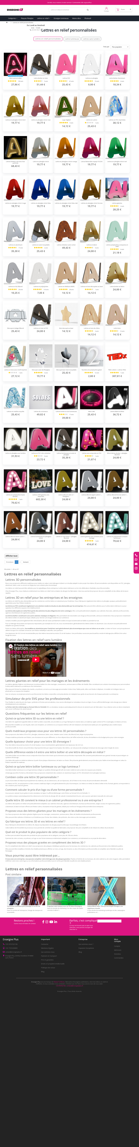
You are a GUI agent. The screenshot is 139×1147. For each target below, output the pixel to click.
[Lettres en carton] (91, 106)
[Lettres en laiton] (91, 231)
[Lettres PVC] (66, 64)
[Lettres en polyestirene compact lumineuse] (117, 522)
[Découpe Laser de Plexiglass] (40, 356)
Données (117, 954)
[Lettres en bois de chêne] (91, 314)
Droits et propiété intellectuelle (53, 964)
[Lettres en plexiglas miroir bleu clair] (66, 189)
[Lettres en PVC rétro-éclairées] (40, 439)
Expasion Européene (86, 948)
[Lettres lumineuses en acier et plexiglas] (66, 439)
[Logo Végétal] (66, 106)
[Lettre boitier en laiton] (117, 272)
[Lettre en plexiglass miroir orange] (66, 147)
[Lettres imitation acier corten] (66, 231)
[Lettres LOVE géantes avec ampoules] (40, 481)
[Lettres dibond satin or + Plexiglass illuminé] (66, 481)
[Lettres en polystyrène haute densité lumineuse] (15, 481)
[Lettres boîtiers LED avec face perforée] (15, 147)
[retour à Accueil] (8, 22)
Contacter (44, 944)
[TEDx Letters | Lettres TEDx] (117, 356)
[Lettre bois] (117, 314)
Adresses (117, 950)
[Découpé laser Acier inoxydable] (66, 356)
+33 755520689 (11, 948)
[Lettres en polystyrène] (40, 272)
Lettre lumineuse (72, 39)
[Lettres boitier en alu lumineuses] (66, 397)
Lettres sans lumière (91, 39)
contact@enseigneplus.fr (75, 986)
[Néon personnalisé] (15, 64)
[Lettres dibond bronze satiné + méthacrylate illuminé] (117, 481)
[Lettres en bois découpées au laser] (91, 272)
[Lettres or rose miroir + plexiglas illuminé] (66, 522)
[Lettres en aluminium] (15, 231)
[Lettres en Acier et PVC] (40, 314)
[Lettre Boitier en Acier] (40, 64)
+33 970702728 (11, 944)
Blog (42, 971)
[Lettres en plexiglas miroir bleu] (40, 189)
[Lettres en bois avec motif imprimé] (15, 356)
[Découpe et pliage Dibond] (15, 314)
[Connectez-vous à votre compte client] (106, 8)
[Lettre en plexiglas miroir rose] (40, 106)
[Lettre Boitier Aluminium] (117, 64)
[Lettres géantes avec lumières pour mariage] (91, 522)
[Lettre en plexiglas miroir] (40, 147)
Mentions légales (47, 948)
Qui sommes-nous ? (86, 944)
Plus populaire (120, 47)
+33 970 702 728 (36, 30)
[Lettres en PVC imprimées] (117, 106)
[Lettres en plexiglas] (91, 64)
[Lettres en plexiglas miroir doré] (15, 106)
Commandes (118, 958)
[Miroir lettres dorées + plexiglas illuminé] (117, 439)
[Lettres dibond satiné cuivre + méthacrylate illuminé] (15, 522)
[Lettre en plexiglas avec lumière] (15, 439)
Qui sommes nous (48, 952)
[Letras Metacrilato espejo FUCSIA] (91, 147)
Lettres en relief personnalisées (48, 39)
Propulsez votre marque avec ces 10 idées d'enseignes (64, 906)
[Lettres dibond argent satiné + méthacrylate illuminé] (91, 481)
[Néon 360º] (91, 397)
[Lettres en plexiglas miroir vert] (117, 147)
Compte (117, 946)
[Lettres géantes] (117, 189)
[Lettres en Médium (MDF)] (66, 272)
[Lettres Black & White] (117, 397)
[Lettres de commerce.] (40, 397)
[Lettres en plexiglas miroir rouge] (15, 189)
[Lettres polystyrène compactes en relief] (117, 231)
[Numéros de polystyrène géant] (91, 356)
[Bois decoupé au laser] (66, 314)
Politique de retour (48, 968)
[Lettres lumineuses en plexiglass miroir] (40, 522)
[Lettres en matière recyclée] (15, 397)
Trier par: (106, 47)
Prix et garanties (47, 960)
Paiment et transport (49, 956)
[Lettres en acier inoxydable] (40, 231)
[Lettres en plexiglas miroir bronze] (91, 189)
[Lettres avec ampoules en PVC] (91, 439)
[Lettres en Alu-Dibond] (15, 272)
